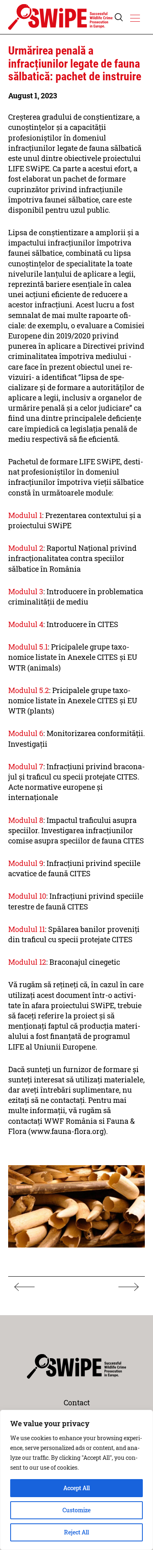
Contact (77, 1402)
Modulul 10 (27, 896)
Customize (76, 1510)
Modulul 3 (25, 591)
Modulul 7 (25, 766)
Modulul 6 (25, 733)
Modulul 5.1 (28, 647)
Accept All (76, 1488)
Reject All (76, 1532)
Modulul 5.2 (28, 690)
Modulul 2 (25, 548)
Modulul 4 (25, 624)
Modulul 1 (25, 515)
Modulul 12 (27, 962)
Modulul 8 (25, 820)
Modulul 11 (26, 929)
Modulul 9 (25, 863)
